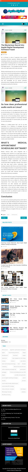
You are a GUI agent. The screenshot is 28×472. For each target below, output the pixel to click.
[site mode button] (23, 24)
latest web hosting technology (9, 363)
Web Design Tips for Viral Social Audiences (18, 321)
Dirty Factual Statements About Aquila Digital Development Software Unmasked (14, 288)
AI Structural (5, 349)
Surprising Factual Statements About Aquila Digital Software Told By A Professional (14, 243)
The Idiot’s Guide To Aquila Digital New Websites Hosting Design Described (5, 217)
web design (23, 389)
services (24, 380)
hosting (3, 361)
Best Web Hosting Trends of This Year (18, 314)
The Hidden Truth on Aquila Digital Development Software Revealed (24, 217)
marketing (4, 366)
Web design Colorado (6, 391)
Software (4, 52)
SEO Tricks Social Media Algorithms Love (18, 299)
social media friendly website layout (10, 383)
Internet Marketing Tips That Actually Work (18, 307)
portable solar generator (20, 375)
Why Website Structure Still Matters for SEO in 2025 (18, 328)
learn (19, 363)
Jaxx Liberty (23, 361)
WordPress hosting (6, 394)
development (14, 214)
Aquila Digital (17, 438)
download (15, 355)
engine (24, 355)
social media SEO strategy (8, 386)
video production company (8, 389)
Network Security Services (20, 366)
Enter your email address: (14, 427)
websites (24, 391)
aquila (8, 214)
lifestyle (24, 363)
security (4, 380)
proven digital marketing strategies (10, 377)
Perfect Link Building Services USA (18, 372)
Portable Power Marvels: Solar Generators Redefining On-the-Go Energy (14, 266)
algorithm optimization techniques (18, 349)
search (24, 377)
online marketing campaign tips (9, 369)
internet (13, 361)
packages (4, 372)
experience (4, 358)
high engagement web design (19, 358)
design (24, 352)
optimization (23, 369)
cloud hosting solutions (14, 352)
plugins (3, 375)
